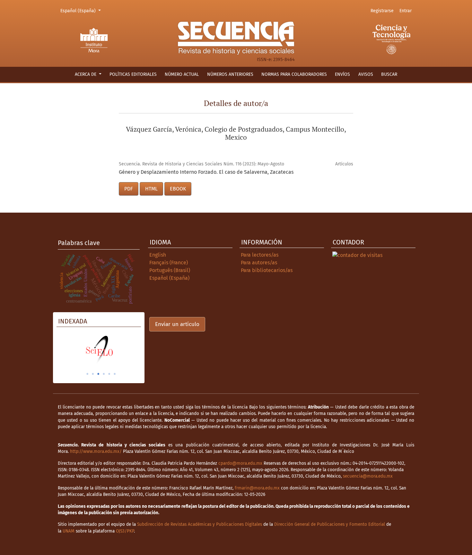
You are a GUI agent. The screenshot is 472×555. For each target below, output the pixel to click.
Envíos (342, 74)
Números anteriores (230, 74)
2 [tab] (93, 374)
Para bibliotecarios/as (267, 270)
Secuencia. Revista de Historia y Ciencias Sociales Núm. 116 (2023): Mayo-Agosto (201, 164)
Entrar (405, 10)
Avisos (365, 74)
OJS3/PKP (125, 531)
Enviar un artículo (177, 324)
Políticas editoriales (133, 74)
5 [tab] (109, 374)
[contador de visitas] (357, 255)
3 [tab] (98, 374)
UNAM (68, 531)
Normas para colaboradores (294, 74)
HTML (151, 189)
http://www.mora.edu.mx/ (96, 451)
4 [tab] (104, 374)
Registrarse (382, 10)
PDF (128, 189)
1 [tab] (87, 374)
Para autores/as (259, 263)
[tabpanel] (99, 349)
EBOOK (178, 189)
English (157, 255)
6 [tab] (114, 374)
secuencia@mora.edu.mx (368, 476)
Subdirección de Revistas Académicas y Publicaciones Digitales (199, 524)
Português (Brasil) (169, 270)
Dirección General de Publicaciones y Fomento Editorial (329, 524)
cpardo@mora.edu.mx (240, 463)
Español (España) (81, 10)
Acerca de (86, 74)
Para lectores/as (259, 255)
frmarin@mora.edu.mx (257, 488)
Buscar (389, 74)
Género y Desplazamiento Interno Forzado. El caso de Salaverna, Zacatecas (206, 172)
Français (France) (168, 263)
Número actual (182, 74)
